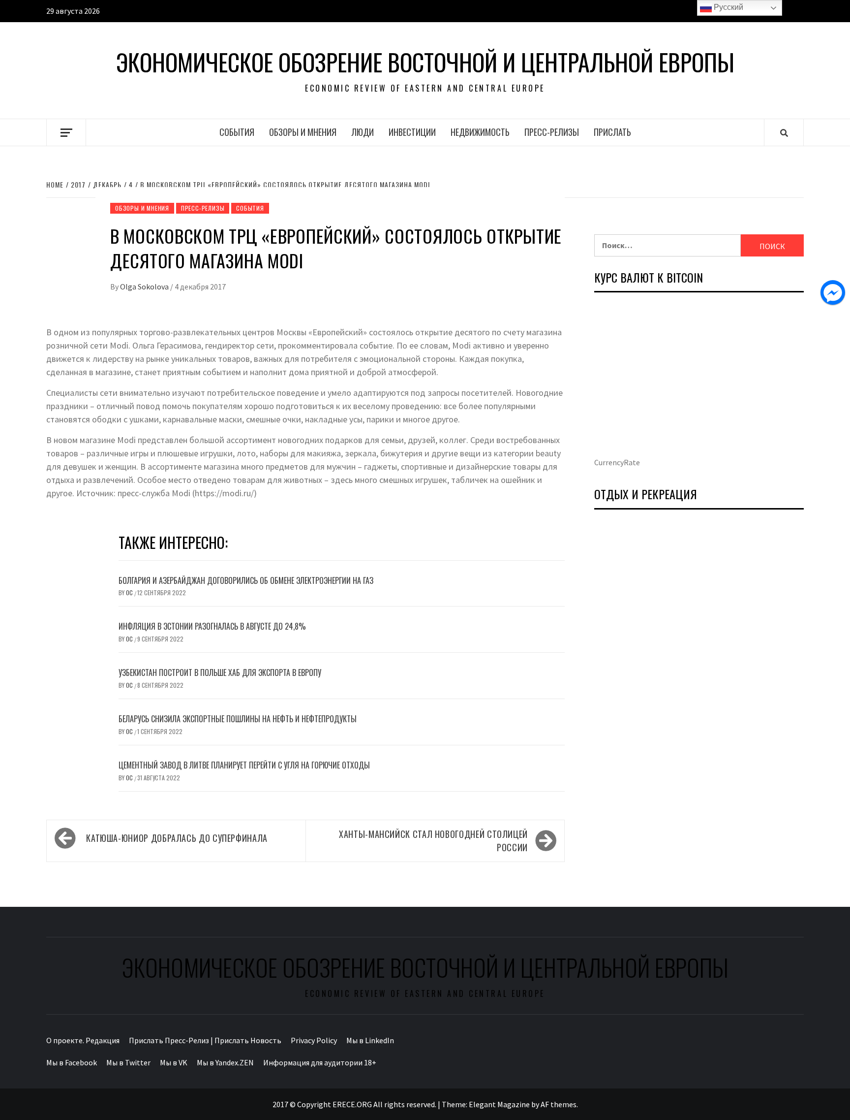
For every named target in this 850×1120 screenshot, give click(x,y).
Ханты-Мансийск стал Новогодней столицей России (433, 841)
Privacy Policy (314, 1040)
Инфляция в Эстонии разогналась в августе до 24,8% (212, 626)
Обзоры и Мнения (302, 132)
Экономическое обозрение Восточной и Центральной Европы (425, 62)
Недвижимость (480, 132)
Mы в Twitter (128, 1062)
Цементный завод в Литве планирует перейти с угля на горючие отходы (244, 765)
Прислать (612, 132)
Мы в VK (173, 1062)
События (236, 132)
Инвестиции (412, 132)
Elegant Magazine (499, 1104)
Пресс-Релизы (551, 132)
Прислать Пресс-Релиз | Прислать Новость (205, 1040)
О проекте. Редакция (83, 1040)
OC (130, 592)
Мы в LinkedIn (370, 1040)
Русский (727, 7)
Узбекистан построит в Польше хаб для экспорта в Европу (220, 672)
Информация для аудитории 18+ (319, 1062)
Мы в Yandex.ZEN (225, 1062)
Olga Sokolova (145, 286)
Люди (362, 132)
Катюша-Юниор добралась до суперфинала (177, 838)
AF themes (559, 1104)
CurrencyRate (617, 462)
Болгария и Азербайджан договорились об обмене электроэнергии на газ (246, 580)
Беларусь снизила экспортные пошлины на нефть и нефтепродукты (238, 719)
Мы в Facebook (71, 1062)
